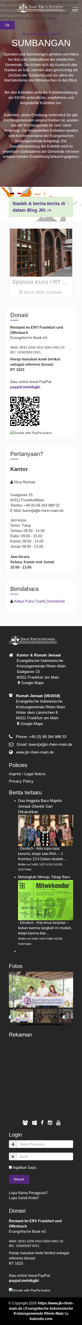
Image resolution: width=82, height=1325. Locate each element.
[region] (41, 999)
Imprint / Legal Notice (27, 774)
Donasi (55, 292)
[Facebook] (42, 1123)
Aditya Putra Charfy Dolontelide (39, 601)
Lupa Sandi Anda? (24, 1198)
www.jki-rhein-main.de (35, 752)
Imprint (55, 34)
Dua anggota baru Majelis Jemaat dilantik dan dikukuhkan (40, 806)
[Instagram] (50, 1123)
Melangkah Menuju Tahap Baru (44, 877)
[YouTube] (58, 1123)
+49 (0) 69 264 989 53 (47, 737)
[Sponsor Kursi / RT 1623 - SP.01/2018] (41, 252)
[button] (14, 990)
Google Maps (32, 683)
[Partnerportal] (25, 1123)
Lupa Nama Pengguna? (28, 1193)
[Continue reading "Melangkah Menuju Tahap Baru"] (45, 900)
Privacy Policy (21, 781)
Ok (7, 25)
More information (35, 34)
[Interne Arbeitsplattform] (34, 1123)
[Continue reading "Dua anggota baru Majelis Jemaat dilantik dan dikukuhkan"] (45, 830)
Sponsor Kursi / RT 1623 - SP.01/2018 (42, 282)
